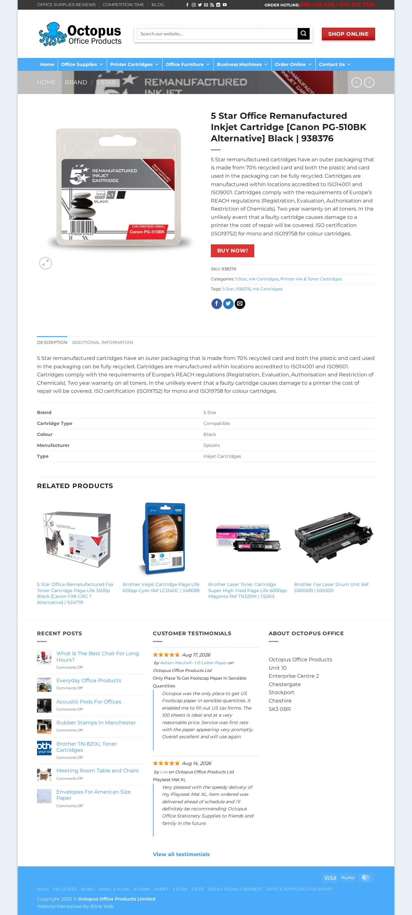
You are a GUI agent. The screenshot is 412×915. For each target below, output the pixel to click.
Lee (164, 771)
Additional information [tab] (103, 342)
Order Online (290, 64)
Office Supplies (79, 64)
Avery (161, 889)
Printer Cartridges (131, 64)
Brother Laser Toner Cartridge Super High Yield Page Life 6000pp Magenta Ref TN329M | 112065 (247, 590)
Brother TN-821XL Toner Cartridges (86, 747)
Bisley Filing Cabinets (235, 889)
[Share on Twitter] (228, 303)
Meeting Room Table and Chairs (97, 771)
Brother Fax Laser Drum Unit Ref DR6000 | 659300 (331, 587)
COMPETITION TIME (123, 4)
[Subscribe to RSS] (212, 5)
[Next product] (356, 82)
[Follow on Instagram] (194, 5)
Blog (43, 889)
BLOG (158, 4)
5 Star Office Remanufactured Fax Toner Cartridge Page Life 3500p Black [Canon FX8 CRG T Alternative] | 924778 (75, 593)
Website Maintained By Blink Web (75, 906)
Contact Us (332, 64)
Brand (76, 82)
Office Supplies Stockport (300, 889)
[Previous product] (369, 82)
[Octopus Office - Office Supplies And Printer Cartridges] (81, 34)
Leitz (198, 889)
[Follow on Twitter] (200, 5)
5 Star (106, 82)
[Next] (373, 558)
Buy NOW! (232, 251)
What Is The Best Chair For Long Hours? (97, 656)
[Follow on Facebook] (187, 5)
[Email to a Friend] (240, 303)
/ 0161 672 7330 (355, 5)
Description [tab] (52, 342)
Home (47, 64)
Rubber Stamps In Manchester (96, 723)
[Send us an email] (206, 5)
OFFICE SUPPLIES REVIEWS (66, 4)
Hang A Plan (114, 889)
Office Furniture (185, 64)
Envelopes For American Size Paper (93, 795)
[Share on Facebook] (216, 303)
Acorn (142, 889)
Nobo (87, 889)
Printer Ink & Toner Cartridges (311, 279)
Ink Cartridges (263, 279)
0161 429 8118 (317, 5)
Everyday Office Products (88, 680)
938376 (243, 289)
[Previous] (37, 558)
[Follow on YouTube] (225, 5)
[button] (45, 263)
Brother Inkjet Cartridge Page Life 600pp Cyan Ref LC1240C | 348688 (161, 587)
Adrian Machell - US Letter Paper (193, 662)
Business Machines (239, 64)
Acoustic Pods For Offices (88, 702)
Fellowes (65, 889)
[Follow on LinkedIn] (218, 5)
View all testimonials (181, 854)
